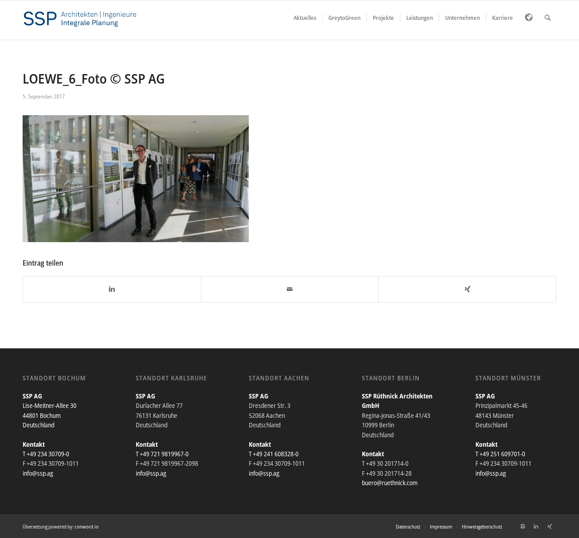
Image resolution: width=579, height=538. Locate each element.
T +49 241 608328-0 (274, 453)
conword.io (87, 526)
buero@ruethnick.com (390, 482)
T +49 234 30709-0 (46, 453)
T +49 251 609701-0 (500, 453)
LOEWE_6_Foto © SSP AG (94, 78)
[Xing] (549, 526)
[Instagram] (522, 526)
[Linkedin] (536, 526)
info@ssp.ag (38, 473)
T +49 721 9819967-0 (162, 453)
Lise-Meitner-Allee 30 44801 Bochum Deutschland (49, 415)
